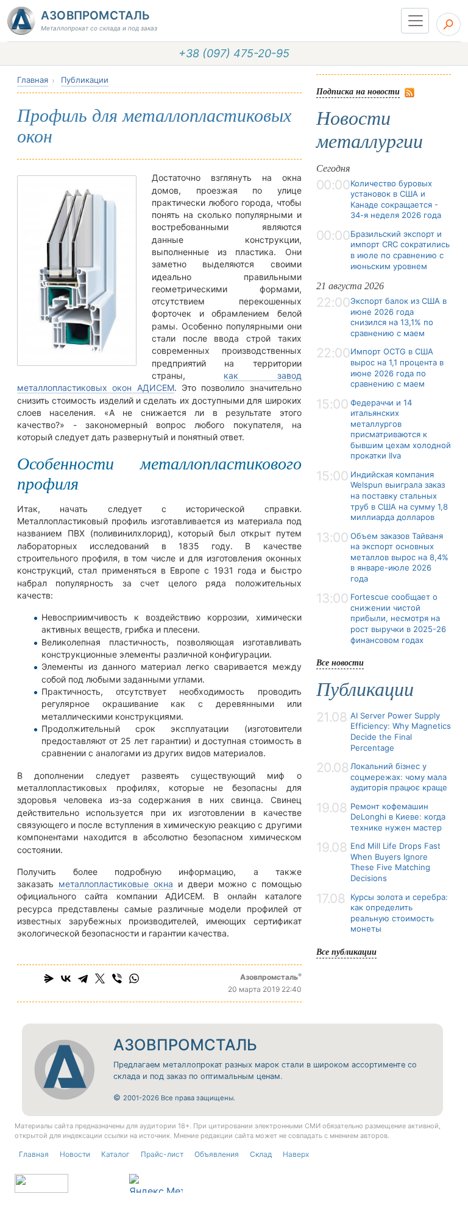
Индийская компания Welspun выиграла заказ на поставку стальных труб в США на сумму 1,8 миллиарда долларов (399, 495)
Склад (261, 1154)
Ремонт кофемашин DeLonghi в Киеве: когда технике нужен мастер (397, 816)
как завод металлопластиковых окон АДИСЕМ (159, 381)
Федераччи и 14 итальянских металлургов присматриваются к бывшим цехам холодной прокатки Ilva (400, 429)
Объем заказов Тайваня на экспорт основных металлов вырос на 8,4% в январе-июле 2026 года (399, 557)
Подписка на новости (358, 91)
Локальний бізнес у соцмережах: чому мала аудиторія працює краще (398, 776)
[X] (100, 978)
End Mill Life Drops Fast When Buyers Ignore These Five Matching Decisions (395, 862)
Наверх (296, 1154)
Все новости (340, 662)
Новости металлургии (369, 129)
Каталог (115, 1154)
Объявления (216, 1154)
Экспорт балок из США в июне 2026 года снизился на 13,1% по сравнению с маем (398, 317)
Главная (32, 80)
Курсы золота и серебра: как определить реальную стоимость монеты (399, 913)
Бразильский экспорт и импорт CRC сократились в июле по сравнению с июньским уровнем (400, 250)
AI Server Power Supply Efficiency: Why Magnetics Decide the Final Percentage (400, 732)
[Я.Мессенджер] (48, 978)
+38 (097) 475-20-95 (234, 53)
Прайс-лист (162, 1154)
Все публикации (346, 951)
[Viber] (117, 978)
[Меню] (415, 20)
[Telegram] (83, 978)
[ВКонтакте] (65, 978)
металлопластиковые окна (115, 884)
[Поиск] (448, 24)
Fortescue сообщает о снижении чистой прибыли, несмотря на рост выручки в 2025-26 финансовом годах (398, 618)
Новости (75, 1154)
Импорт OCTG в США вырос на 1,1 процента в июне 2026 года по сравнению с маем (397, 367)
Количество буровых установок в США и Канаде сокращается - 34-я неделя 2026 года (395, 199)
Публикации (84, 80)
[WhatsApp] (134, 978)
